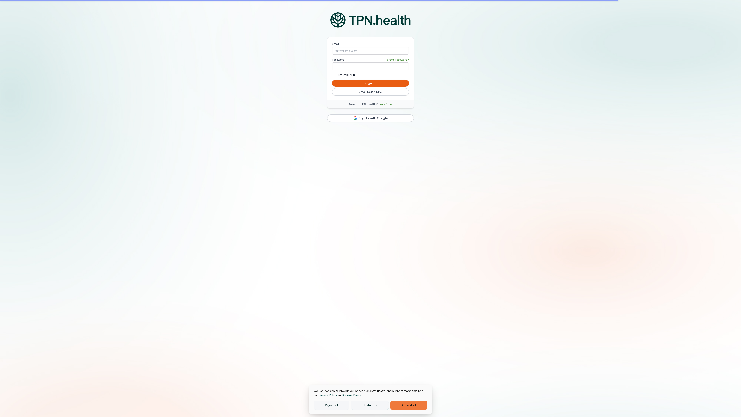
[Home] (370, 20)
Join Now (385, 104)
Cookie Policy (352, 395)
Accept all (409, 405)
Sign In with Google (373, 118)
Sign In (370, 83)
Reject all (331, 405)
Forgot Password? (397, 59)
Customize (369, 405)
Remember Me (346, 74)
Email (335, 44)
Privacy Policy (328, 395)
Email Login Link (370, 92)
